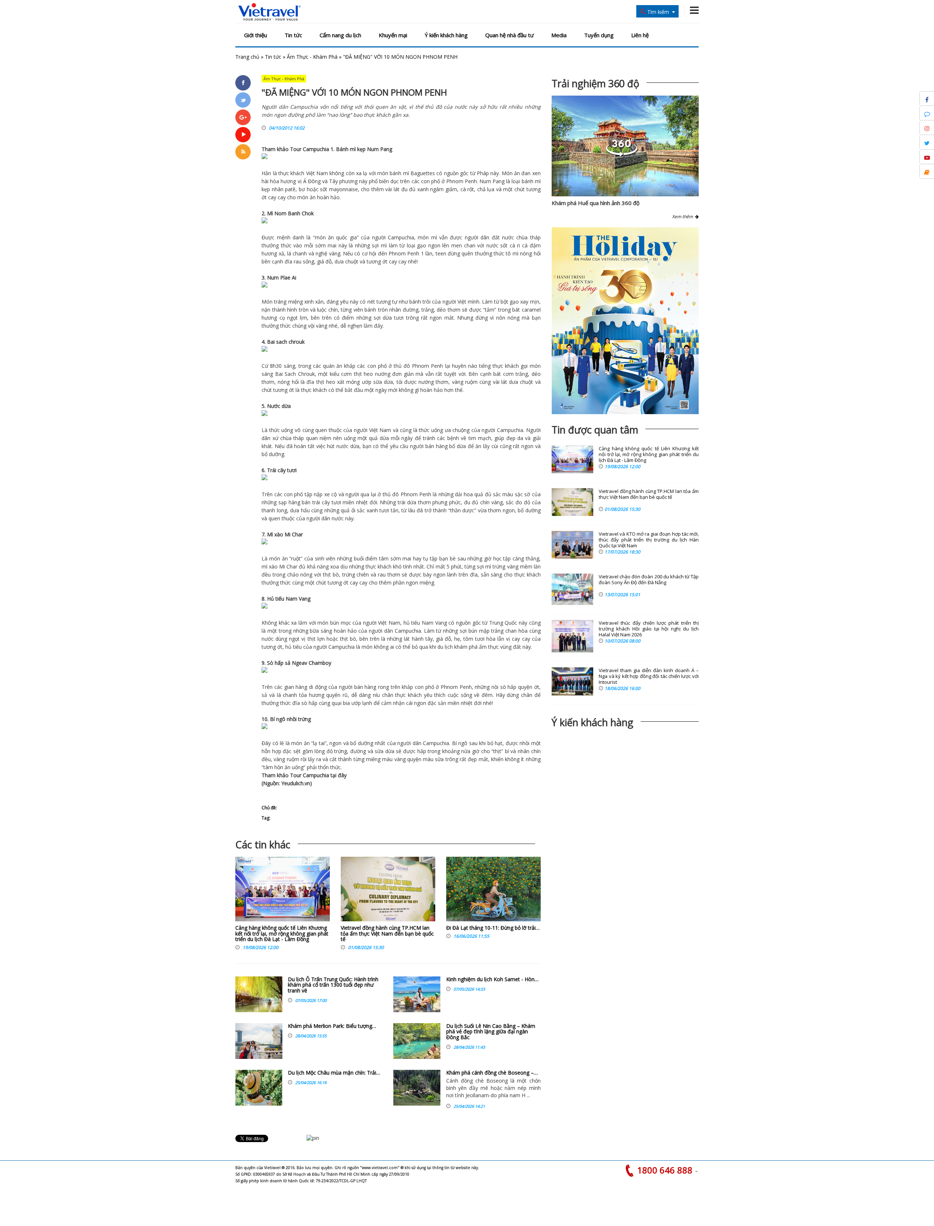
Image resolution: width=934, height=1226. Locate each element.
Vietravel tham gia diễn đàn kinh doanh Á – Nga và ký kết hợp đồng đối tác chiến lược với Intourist (649, 676)
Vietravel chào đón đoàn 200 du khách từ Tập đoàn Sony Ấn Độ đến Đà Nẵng (649, 580)
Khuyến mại (393, 35)
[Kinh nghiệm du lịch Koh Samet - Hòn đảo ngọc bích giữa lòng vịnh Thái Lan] (416, 994)
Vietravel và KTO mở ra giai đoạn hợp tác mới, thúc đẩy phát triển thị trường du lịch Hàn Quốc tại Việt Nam (649, 540)
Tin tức (293, 35)
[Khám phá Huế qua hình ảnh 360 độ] (621, 154)
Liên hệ (640, 35)
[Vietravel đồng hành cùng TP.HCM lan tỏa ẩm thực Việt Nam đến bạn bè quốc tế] (388, 891)
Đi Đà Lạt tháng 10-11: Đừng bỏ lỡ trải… (493, 927)
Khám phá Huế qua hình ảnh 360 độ (596, 203)
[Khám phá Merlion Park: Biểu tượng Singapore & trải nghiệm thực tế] (258, 1041)
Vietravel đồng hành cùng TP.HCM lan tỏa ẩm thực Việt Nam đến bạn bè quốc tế (387, 933)
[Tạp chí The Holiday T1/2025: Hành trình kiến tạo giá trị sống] (625, 320)
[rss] (243, 151)
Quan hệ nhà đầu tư (509, 35)
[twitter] (243, 100)
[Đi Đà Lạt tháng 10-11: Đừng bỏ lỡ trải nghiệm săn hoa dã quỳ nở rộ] (493, 891)
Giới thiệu (255, 35)
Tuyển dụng (599, 35)
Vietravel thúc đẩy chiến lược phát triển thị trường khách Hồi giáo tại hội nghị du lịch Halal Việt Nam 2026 (649, 629)
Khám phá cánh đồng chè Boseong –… (492, 1072)
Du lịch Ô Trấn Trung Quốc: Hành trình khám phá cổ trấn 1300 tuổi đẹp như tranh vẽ (333, 985)
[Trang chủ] (269, 12)
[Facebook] (243, 82)
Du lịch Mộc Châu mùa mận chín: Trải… (334, 1072)
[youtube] (243, 134)
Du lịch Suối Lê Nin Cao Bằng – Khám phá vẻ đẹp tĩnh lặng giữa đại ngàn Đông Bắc (490, 1031)
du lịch (445, 646)
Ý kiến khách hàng (446, 35)
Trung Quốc (503, 622)
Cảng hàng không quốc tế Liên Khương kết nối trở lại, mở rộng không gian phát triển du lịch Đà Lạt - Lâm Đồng (281, 933)
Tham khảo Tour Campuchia (295, 149)
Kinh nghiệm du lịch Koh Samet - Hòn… (492, 979)
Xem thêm (683, 216)
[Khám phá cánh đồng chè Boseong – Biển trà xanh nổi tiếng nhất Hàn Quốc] (416, 1088)
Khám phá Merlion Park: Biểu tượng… (332, 1025)
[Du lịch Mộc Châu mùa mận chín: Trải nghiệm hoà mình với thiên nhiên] (258, 1088)
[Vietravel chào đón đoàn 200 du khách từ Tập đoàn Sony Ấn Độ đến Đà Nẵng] (572, 589)
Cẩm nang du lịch (340, 35)
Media (559, 35)
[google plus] (243, 117)
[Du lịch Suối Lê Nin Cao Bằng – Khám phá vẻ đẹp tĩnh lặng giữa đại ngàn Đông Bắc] (416, 1041)
